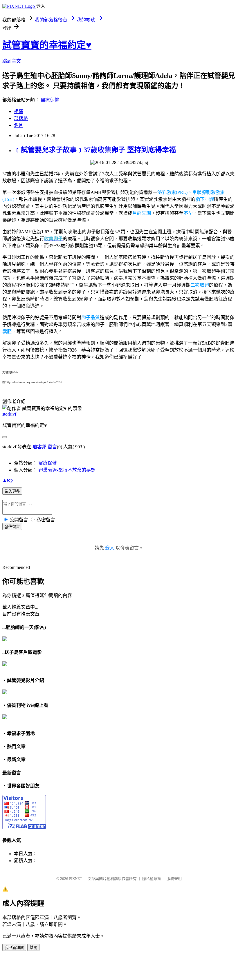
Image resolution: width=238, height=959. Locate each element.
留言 (52, 446)
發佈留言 (12, 527)
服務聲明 (174, 878)
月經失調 (141, 213)
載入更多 (12, 491)
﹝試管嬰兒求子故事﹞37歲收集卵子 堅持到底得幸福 (95, 150)
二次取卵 (199, 285)
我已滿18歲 (14, 947)
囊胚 (7, 331)
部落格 (21, 118)
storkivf (9, 414)
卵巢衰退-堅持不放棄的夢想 (66, 469)
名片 (18, 125)
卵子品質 (90, 317)
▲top (7, 480)
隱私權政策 (151, 878)
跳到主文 (11, 61)
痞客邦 (39, 446)
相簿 (18, 111)
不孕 (188, 213)
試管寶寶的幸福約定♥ (46, 45)
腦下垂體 (204, 199)
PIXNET (75, 878)
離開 (33, 947)
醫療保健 (50, 99)
